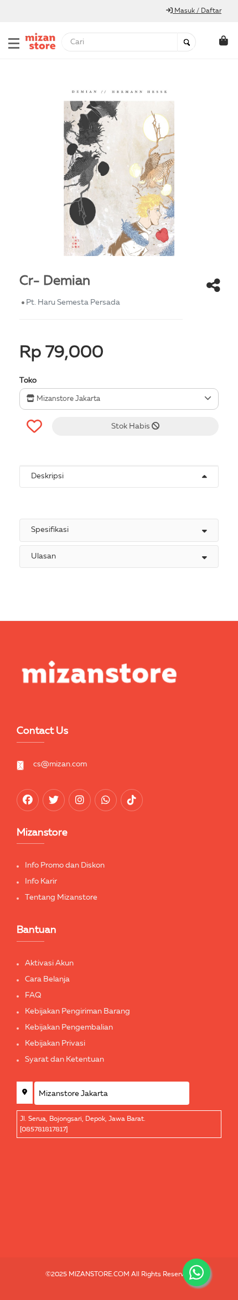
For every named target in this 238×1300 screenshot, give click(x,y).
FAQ (33, 995)
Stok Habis (131, 426)
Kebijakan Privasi (55, 1043)
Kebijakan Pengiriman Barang (77, 1011)
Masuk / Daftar (197, 11)
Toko (28, 380)
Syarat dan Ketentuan (64, 1059)
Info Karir (41, 881)
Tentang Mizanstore (61, 897)
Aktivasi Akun (49, 963)
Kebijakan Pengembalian (69, 1027)
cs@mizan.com (60, 764)
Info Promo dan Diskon (65, 865)
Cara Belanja (47, 979)
